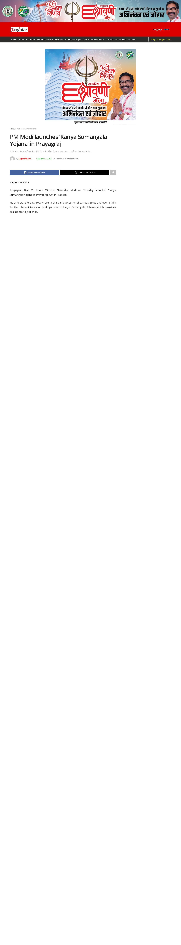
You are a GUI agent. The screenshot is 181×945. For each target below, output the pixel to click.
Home (13, 39)
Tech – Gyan (120, 39)
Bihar (32, 39)
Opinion (131, 39)
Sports (86, 39)
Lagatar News (25, 158)
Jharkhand (23, 39)
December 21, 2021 (44, 158)
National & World (45, 39)
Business (59, 39)
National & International (26, 129)
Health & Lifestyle (73, 39)
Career (110, 39)
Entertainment (97, 39)
